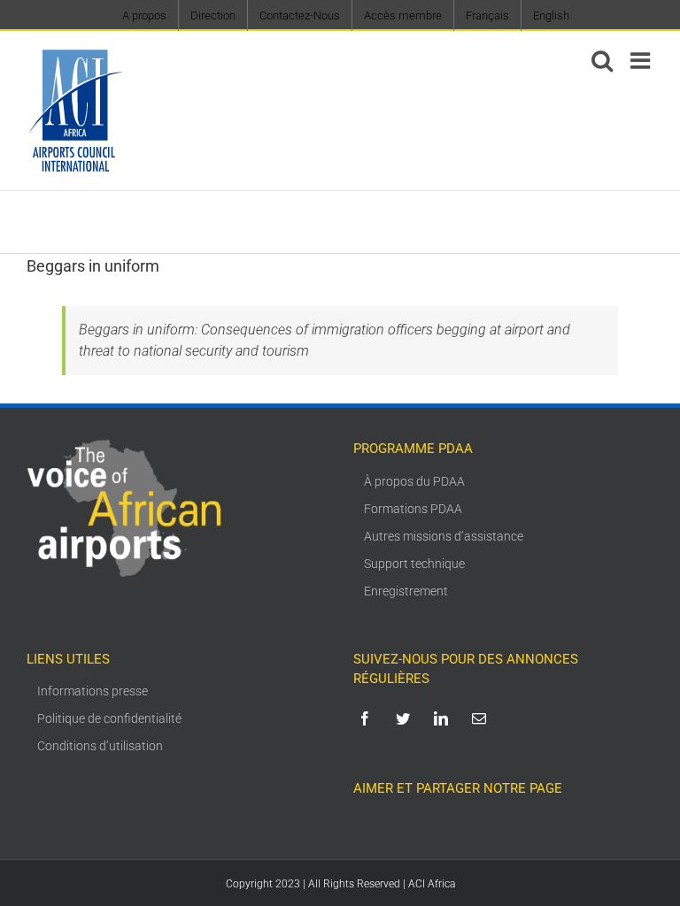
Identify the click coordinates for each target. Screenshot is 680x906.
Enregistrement (406, 591)
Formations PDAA (413, 509)
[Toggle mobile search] (602, 60)
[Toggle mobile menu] (641, 60)
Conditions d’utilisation (100, 746)
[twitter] (406, 718)
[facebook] (368, 718)
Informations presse (92, 691)
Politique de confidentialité (109, 718)
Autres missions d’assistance (443, 536)
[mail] (482, 718)
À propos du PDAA (414, 481)
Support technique (414, 564)
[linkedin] (444, 718)
